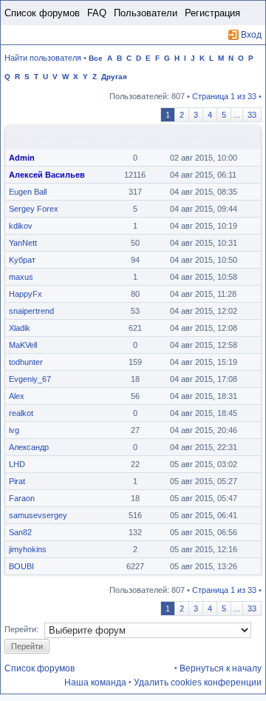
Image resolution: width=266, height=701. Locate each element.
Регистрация (212, 13)
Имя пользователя (52, 137)
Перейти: (21, 629)
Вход (251, 35)
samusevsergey (38, 515)
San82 (20, 532)
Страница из (224, 96)
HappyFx (25, 293)
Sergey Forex (33, 208)
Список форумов (42, 13)
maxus (21, 276)
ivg (14, 430)
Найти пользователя (42, 57)
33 (252, 114)
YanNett (23, 242)
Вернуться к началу (221, 668)
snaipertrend (31, 310)
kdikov (21, 225)
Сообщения (136, 137)
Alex (16, 396)
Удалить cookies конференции (198, 682)
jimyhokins (28, 549)
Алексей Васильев (47, 174)
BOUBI (21, 566)
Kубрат (22, 259)
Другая (114, 77)
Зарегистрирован (209, 137)
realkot (21, 413)
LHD (17, 464)
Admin (22, 157)
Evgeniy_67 (30, 379)
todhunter (26, 362)
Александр (29, 447)
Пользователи (145, 13)
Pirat (17, 481)
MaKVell (23, 345)
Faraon (22, 498)
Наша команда (95, 682)
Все (96, 58)
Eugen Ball (28, 191)
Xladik (19, 327)
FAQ (96, 13)
